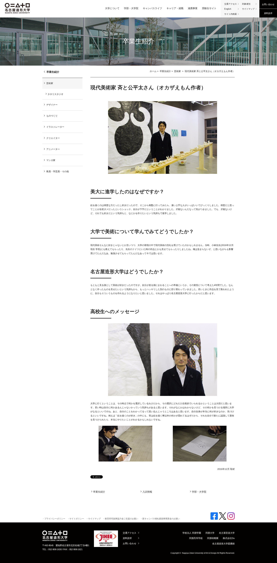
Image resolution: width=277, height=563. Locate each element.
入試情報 (147, 491)
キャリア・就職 (175, 8)
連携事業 (192, 8)
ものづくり (52, 115)
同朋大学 (210, 533)
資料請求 (268, 13)
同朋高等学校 (196, 538)
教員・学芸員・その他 (57, 171)
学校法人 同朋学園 (191, 533)
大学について (112, 8)
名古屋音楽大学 (227, 533)
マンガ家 (50, 160)
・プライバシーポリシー (53, 518)
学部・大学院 (131, 8)
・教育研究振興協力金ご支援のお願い (120, 518)
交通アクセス (230, 4)
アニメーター (53, 149)
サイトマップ (248, 9)
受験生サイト (209, 8)
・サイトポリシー (75, 518)
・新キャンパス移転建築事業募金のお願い (160, 518)
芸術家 (177, 71)
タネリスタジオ (55, 94)
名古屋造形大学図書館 (223, 543)
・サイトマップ (93, 518)
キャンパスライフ (152, 8)
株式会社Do (229, 538)
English (227, 9)
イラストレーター (55, 127)
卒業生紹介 (165, 71)
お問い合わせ (268, 4)
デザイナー (52, 104)
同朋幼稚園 (212, 538)
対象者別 (246, 4)
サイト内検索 (230, 14)
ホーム (153, 71)
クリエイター (53, 138)
